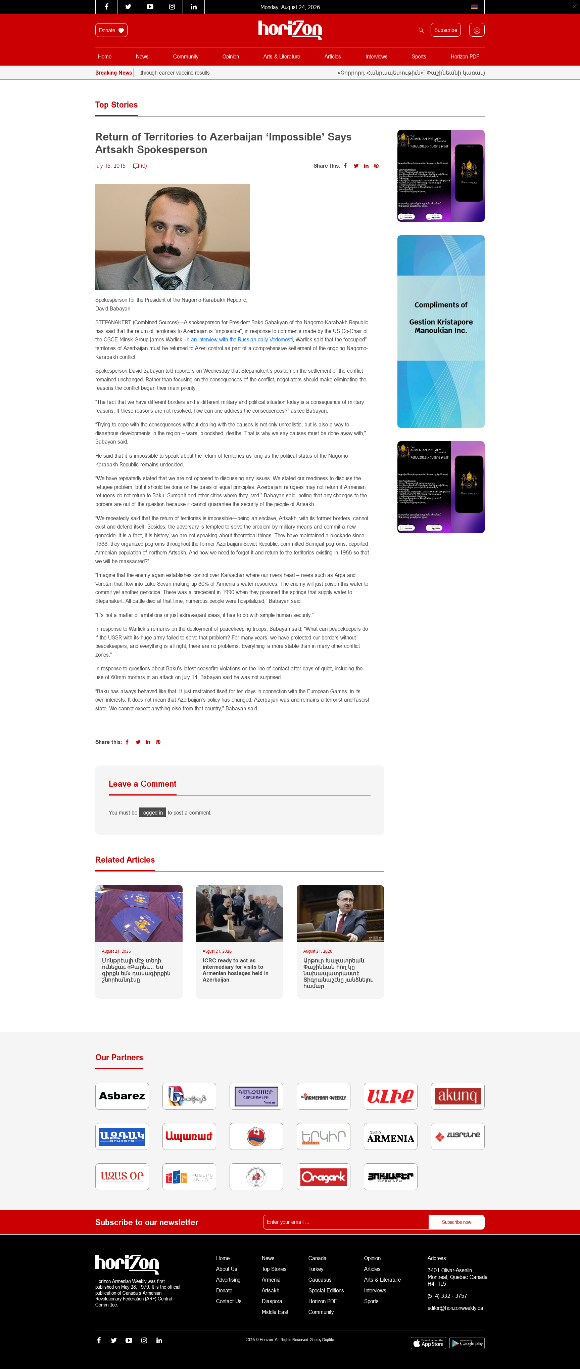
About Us (226, 1269)
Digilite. (328, 1339)
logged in (152, 812)
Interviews (377, 56)
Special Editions (326, 1290)
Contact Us (229, 1301)
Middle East (275, 1312)
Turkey (315, 1269)
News (142, 56)
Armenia (271, 1279)
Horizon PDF (465, 56)
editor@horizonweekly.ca (455, 1307)
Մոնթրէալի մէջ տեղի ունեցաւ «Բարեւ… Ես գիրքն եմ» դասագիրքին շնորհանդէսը (136, 970)
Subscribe (445, 30)
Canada (317, 1258)
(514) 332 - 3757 (447, 1295)
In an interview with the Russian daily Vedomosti (239, 339)
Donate (108, 30)
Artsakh (270, 1290)
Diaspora (272, 1301)
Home (104, 56)
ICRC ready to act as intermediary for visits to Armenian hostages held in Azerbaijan (236, 970)
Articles (333, 56)
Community (185, 56)
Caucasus (320, 1279)
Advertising (228, 1279)
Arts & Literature (281, 56)
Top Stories (274, 1269)
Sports (419, 56)
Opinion (231, 56)
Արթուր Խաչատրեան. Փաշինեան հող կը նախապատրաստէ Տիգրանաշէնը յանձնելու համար (338, 973)
